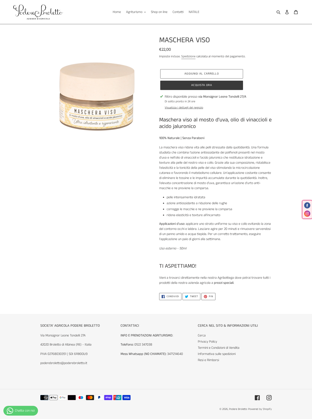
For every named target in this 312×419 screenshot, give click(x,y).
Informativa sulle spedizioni (217, 354)
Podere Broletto (238, 409)
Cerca (202, 335)
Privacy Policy (207, 341)
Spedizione (188, 56)
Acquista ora (201, 85)
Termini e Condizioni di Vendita (218, 347)
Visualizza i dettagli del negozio (184, 107)
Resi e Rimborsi (208, 360)
